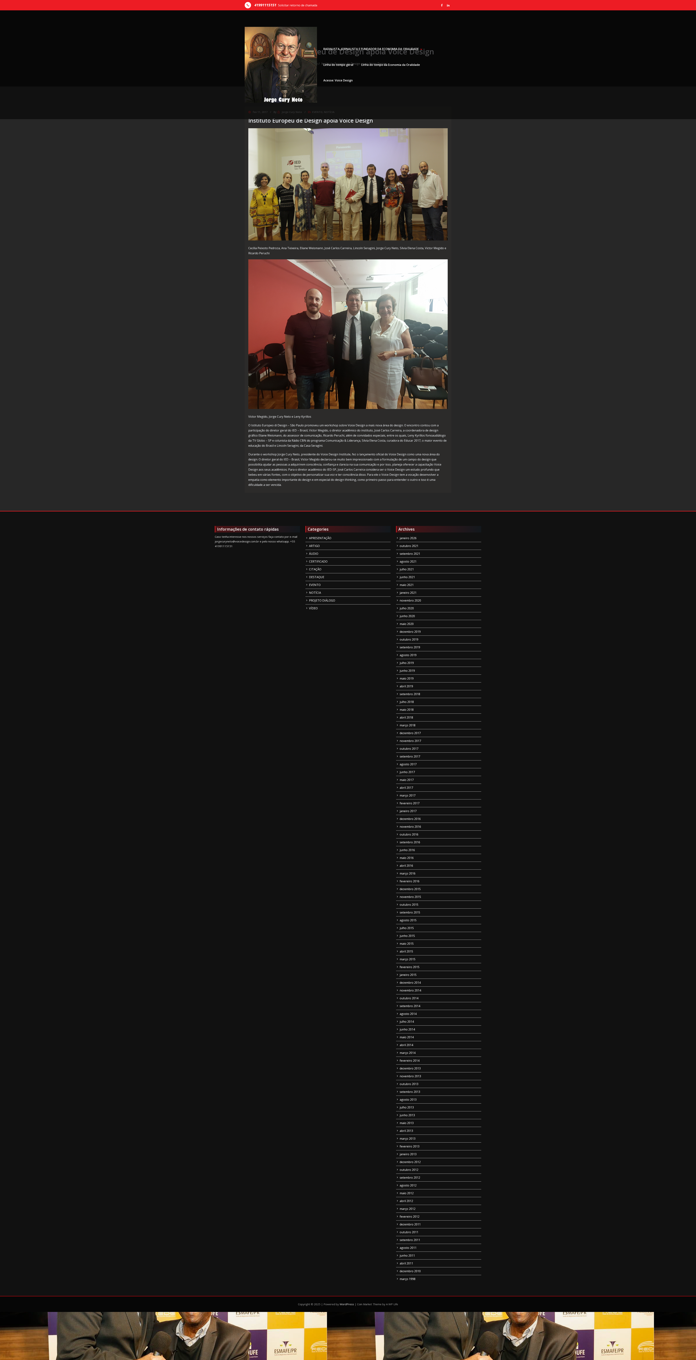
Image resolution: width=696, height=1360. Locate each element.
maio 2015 (407, 944)
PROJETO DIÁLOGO (322, 600)
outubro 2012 (409, 1170)
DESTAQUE (316, 577)
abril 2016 (406, 866)
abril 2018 (406, 717)
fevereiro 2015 (409, 967)
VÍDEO (313, 608)
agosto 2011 (408, 1248)
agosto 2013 (408, 1100)
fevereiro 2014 (409, 1061)
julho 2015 (407, 928)
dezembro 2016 (410, 819)
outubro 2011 (409, 1232)
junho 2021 (407, 577)
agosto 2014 (408, 1014)
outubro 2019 (409, 639)
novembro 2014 (410, 990)
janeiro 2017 (408, 811)
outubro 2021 (409, 546)
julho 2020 (407, 608)
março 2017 (407, 795)
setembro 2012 (410, 1178)
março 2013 (407, 1139)
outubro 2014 (409, 998)
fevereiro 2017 (409, 803)
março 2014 (407, 1053)
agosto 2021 (408, 561)
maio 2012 (407, 1193)
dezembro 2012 (410, 1162)
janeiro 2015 (408, 975)
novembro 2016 (410, 827)
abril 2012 (406, 1201)
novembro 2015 (410, 897)
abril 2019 (406, 686)
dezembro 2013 (410, 1068)
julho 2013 (407, 1107)
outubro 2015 (409, 905)
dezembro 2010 (410, 1271)
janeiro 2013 (408, 1154)
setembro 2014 (410, 1006)
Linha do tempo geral (338, 65)
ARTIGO (314, 546)
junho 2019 (407, 671)
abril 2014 (406, 1045)
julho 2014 (407, 1022)
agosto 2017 (408, 764)
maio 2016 (407, 858)
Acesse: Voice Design (338, 80)
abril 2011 (406, 1263)
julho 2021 (407, 569)
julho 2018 (407, 702)
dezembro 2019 (410, 632)
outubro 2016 (409, 834)
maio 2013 (407, 1123)
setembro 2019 (410, 647)
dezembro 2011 (410, 1224)
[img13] (348, 334)
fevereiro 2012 (409, 1217)
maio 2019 (407, 678)
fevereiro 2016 (409, 881)
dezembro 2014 (410, 983)
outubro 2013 (409, 1084)
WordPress (347, 1304)
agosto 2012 (408, 1185)
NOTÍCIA (315, 593)
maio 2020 (407, 624)
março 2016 (407, 873)
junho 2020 (407, 616)
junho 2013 (407, 1115)
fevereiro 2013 (409, 1146)
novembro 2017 (410, 741)
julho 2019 (407, 663)
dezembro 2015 (410, 889)
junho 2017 (407, 772)
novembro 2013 (410, 1076)
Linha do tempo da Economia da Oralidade (390, 65)
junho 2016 (407, 850)
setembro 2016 (410, 842)
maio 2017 (407, 780)
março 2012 (407, 1209)
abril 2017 (406, 788)
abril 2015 (406, 951)
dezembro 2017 (410, 733)
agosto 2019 (408, 655)
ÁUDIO (313, 554)
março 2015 (407, 959)
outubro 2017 (409, 749)
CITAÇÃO (315, 569)
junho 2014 (407, 1029)
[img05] (348, 184)
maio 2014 (407, 1037)
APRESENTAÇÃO (320, 538)
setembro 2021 (410, 554)
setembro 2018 (410, 694)
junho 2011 (407, 1256)
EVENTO (315, 585)
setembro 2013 (410, 1092)
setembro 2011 (410, 1240)
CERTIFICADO (318, 561)
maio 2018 (407, 710)
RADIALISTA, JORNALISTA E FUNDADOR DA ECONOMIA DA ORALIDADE (371, 49)
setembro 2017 (410, 756)
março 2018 (407, 725)
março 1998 (407, 1279)
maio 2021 (407, 585)
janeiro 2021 (408, 593)
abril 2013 (406, 1131)
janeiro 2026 (408, 538)
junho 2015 (407, 936)
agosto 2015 (408, 920)
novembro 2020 (410, 600)
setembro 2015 (410, 912)
